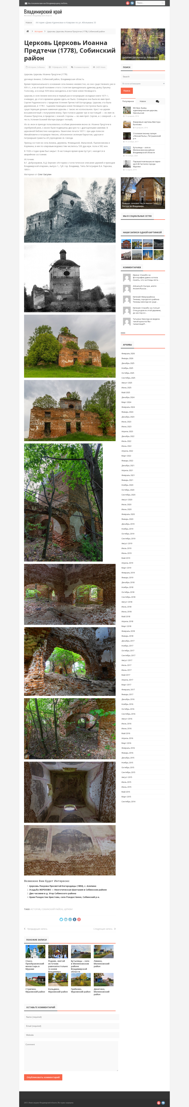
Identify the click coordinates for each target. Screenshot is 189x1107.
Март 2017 (126, 684)
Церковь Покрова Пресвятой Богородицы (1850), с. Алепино (62, 886)
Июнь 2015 (126, 787)
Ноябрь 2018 (127, 587)
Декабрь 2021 (128, 465)
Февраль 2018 (128, 631)
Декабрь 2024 (128, 397)
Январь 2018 (127, 636)
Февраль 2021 (128, 475)
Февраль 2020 (128, 514)
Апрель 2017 (127, 679)
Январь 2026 (127, 358)
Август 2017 (127, 660)
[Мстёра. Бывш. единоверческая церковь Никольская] (127, 110)
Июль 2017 (126, 665)
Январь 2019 (127, 577)
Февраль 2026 (128, 353)
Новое (143, 101)
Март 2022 (126, 455)
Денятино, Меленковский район (101, 992)
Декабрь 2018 (128, 582)
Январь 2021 (127, 480)
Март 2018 (126, 626)
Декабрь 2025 (128, 363)
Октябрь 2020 (128, 489)
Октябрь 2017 (128, 650)
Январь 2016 (127, 752)
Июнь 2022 (126, 446)
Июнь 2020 (126, 509)
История (39, 31)
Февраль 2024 (128, 407)
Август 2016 (127, 718)
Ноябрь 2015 (127, 762)
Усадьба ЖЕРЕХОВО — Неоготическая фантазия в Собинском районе (68, 889)
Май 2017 (126, 675)
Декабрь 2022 (128, 436)
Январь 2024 (127, 412)
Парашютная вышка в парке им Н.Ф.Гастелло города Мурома (146, 164)
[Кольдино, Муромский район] (58, 979)
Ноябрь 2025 (127, 368)
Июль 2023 (126, 421)
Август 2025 (127, 382)
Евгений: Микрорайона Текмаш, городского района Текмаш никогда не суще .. (146, 299)
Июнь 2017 (126, 670)
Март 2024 (126, 402)
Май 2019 (126, 558)
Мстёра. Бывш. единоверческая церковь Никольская (145, 110)
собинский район (52, 909)
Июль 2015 (126, 782)
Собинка (41, 67)
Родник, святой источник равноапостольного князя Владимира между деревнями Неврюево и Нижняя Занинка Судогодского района (58, 973)
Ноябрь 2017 (127, 645)
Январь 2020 (127, 519)
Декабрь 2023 (128, 416)
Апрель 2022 (127, 451)
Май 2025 (126, 392)
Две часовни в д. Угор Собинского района (52, 893)
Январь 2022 (127, 460)
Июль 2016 (126, 723)
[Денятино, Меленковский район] (104, 979)
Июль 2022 (126, 441)
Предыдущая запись (36, 928)
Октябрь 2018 (128, 592)
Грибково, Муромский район (81, 990)
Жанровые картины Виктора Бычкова (146, 123)
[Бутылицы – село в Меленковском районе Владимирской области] (81, 951)
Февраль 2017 (128, 689)
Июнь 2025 (126, 387)
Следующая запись (103, 928)
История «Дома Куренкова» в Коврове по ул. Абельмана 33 (66, 22)
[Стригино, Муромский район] (35, 979)
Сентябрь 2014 (128, 801)
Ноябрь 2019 (127, 528)
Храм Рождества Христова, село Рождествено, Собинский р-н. (64, 897)
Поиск (126, 90)
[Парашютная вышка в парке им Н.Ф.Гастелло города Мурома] (127, 164)
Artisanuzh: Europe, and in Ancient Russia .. (145, 287)
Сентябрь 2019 (128, 538)
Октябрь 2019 (128, 533)
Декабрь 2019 (128, 524)
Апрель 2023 (127, 431)
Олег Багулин (44, 174)
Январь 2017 (127, 694)
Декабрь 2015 (128, 757)
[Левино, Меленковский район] (104, 951)
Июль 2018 (126, 606)
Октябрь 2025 (128, 373)
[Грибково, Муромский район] (81, 979)
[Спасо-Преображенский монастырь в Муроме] (35, 951)
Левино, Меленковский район (101, 964)
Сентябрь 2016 (128, 714)
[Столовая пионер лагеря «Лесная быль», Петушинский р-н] (127, 136)
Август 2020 (127, 499)
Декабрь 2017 (128, 640)
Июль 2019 (126, 548)
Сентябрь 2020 (128, 494)
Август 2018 (127, 602)
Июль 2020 (126, 504)
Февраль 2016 (128, 748)
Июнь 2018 (126, 611)
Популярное (128, 101)
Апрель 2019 (127, 563)
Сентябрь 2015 (128, 772)
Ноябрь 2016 (127, 704)
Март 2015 (126, 796)
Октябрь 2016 (128, 709)
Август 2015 (127, 777)
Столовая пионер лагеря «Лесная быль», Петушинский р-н (147, 136)
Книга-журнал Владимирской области (43, 1103)
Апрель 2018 (127, 621)
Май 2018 (126, 616)
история (35, 909)
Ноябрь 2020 (127, 485)
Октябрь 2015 (128, 767)
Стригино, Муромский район (35, 990)
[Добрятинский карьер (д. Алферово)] (143, 44)
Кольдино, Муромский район (58, 990)
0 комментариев (81, 67)
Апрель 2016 (127, 738)
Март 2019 (126, 567)
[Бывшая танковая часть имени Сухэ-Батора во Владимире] (143, 193)
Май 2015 (126, 791)
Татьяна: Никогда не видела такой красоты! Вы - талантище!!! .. (146, 321)
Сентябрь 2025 (128, 377)
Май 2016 (126, 733)
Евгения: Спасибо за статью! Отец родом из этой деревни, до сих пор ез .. (147, 310)
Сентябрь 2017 (128, 655)
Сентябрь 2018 (128, 597)
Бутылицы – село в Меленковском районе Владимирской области (144, 150)
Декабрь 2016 (128, 699)
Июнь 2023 (126, 426)
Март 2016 (126, 743)
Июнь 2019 (126, 553)
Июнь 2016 (126, 728)
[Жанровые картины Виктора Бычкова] (127, 124)
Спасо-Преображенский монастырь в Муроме (35, 965)
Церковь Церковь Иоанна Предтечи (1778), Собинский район (70, 50)
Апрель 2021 (127, 470)
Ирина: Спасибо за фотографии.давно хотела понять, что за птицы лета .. (146, 277)
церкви (68, 909)
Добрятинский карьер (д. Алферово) (140, 57)
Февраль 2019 (128, 572)
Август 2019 (127, 543)
